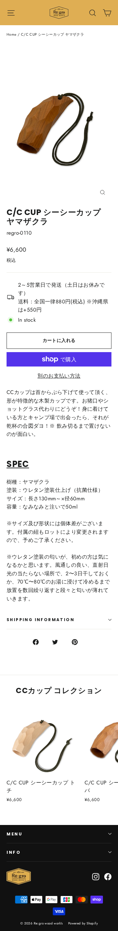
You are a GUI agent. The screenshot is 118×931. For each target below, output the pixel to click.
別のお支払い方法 (58, 376)
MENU (14, 834)
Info (14, 852)
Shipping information (40, 619)
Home (12, 34)
